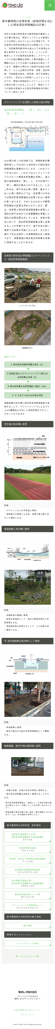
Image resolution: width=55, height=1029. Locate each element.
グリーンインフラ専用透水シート (28, 906)
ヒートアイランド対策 (27, 943)
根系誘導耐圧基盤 (27, 849)
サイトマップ (28, 1015)
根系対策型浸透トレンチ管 (27, 895)
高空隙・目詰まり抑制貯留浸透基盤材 (27, 860)
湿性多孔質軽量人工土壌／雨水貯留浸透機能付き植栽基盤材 (28, 837)
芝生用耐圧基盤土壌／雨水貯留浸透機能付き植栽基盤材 (28, 883)
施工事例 (27, 925)
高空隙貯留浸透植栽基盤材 (27, 871)
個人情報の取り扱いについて (28, 1010)
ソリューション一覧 (29, 956)
